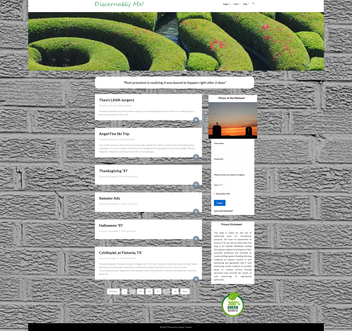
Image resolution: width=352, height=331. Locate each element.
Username (219, 143)
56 (158, 291)
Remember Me (223, 193)
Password (218, 159)
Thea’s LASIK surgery (116, 100)
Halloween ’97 (111, 225)
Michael (128, 105)
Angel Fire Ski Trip (114, 133)
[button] (253, 3)
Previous (113, 291)
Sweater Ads (109, 198)
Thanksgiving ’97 (113, 171)
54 (140, 291)
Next (185, 291)
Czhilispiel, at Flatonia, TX (120, 252)
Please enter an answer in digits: (229, 174)
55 (149, 291)
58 (175, 291)
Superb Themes (185, 327)
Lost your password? (223, 210)
